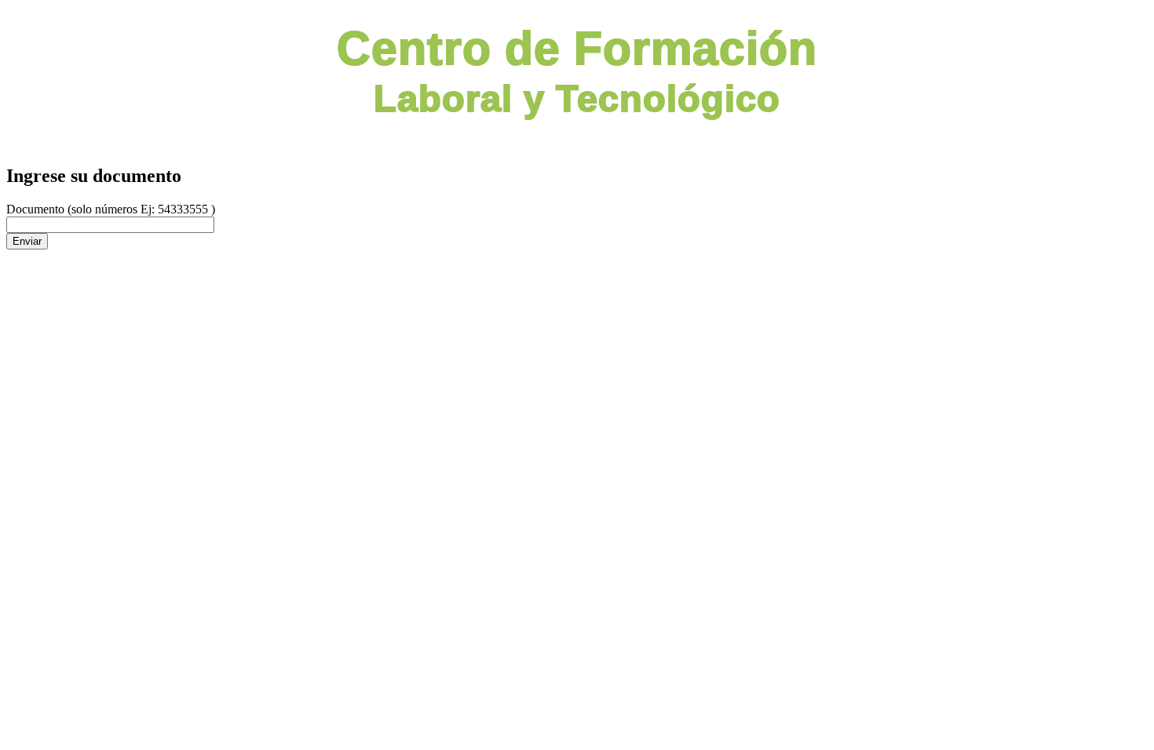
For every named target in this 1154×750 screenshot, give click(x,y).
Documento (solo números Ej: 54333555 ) (110, 209)
